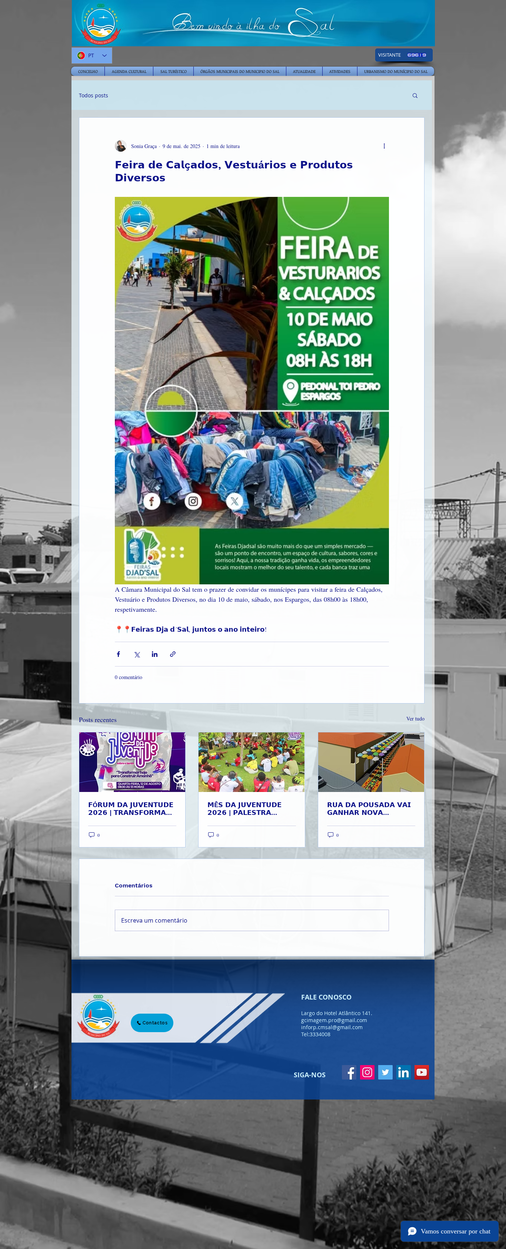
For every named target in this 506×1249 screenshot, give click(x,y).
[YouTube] (422, 1072)
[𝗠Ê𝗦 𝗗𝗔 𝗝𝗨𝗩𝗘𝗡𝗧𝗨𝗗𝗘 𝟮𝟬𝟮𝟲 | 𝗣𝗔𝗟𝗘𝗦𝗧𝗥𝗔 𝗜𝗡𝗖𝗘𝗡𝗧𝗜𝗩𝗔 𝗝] (251, 762)
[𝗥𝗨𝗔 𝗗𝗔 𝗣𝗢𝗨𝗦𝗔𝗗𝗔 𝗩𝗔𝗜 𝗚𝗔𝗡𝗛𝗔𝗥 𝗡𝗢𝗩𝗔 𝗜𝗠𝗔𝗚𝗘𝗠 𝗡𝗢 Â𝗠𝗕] (371, 762)
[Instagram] (367, 1072)
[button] (415, 95)
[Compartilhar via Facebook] (118, 654)
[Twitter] (385, 1072)
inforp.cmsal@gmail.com (332, 1027)
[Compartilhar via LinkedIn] (154, 654)
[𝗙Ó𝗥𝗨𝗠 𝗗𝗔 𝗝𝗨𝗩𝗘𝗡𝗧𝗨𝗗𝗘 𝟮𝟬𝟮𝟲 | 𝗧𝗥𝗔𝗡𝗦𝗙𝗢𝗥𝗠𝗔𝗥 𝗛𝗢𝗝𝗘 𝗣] (132, 762)
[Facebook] (349, 1072)
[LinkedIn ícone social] (403, 1072)
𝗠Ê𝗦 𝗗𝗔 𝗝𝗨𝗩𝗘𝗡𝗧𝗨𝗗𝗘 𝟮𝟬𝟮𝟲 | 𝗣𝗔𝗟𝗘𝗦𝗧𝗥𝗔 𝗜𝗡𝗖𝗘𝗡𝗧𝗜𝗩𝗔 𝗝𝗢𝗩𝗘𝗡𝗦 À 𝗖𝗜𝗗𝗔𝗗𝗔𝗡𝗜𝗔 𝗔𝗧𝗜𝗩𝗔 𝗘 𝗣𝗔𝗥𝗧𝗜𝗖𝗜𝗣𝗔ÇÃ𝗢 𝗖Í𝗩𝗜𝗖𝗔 (249, 808)
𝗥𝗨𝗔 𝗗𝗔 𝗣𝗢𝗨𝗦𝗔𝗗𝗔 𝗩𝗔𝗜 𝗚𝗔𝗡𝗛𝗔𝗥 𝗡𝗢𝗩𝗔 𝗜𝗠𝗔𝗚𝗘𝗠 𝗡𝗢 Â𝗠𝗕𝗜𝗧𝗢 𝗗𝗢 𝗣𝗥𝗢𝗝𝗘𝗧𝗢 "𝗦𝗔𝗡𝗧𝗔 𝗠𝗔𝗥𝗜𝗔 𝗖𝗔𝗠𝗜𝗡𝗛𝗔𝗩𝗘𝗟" (369, 808)
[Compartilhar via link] (172, 654)
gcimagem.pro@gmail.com (334, 1020)
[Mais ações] (384, 145)
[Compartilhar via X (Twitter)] (136, 654)
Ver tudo (415, 718)
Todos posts (93, 95)
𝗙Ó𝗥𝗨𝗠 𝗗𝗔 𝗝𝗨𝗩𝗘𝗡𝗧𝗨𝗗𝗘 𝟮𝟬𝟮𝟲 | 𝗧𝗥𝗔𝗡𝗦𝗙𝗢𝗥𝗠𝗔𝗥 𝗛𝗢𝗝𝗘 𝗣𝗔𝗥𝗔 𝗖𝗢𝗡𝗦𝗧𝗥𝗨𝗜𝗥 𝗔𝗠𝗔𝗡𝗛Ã (132, 808)
